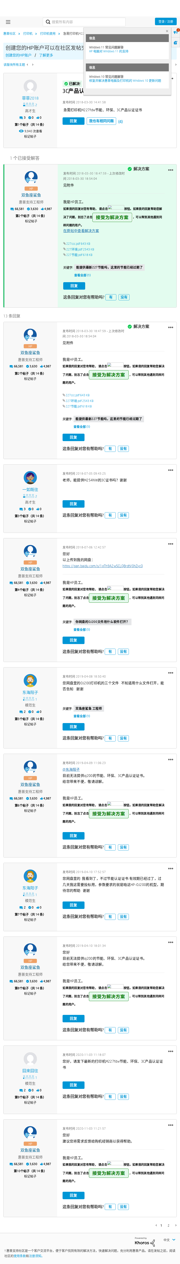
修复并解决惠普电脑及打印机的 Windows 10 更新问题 (125, 81)
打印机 (27, 33)
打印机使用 (48, 33)
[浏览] (7, 21)
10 (18, 1171)
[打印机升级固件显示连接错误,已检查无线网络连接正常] (32, 64)
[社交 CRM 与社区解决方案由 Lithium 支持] (145, 1241)
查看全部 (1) (82, 275)
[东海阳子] (30, 680)
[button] (171, 169)
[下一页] (175, 64)
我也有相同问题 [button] (101, 121)
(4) (120, 121)
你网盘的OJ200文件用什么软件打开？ (102, 622)
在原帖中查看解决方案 (81, 231)
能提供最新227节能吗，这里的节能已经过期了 (109, 267)
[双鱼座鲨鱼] (31, 177)
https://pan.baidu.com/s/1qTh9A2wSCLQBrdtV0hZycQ (103, 566)
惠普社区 (9, 33)
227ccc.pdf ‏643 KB (78, 244)
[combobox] (84, 22)
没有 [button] (124, 297)
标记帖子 (30, 136)
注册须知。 (36, 1256)
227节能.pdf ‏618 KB (79, 255)
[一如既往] (30, 477)
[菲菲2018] (30, 86)
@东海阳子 (71, 769)
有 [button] (111, 297)
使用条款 (20, 1256)
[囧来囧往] (30, 1058)
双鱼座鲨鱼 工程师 (89, 708)
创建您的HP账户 (18, 55)
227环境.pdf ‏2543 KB (80, 249)
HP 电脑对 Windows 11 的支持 (108, 51)
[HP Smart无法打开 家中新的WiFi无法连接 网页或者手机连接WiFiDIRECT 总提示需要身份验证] (28, 64)
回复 (73, 121)
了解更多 (46, 55)
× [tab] (167, 31)
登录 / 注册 (165, 21)
